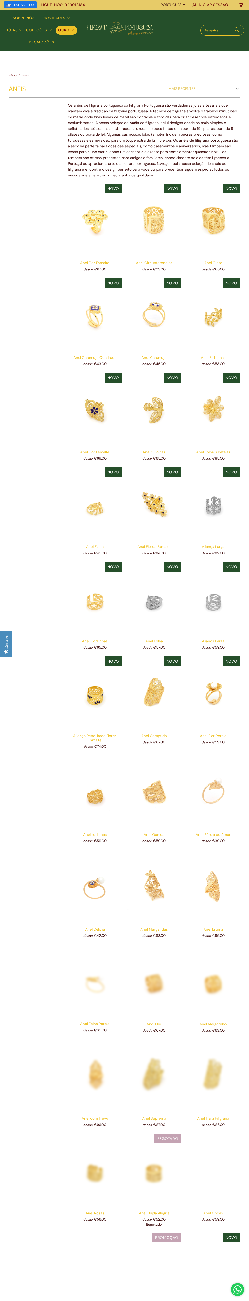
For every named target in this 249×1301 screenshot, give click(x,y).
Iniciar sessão (213, 4)
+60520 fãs (24, 5)
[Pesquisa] (237, 30)
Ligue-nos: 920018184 (63, 4)
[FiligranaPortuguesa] (120, 30)
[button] (26, 18)
